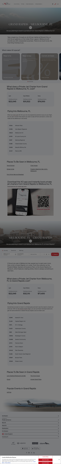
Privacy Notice (8, 462)
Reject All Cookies (45, 459)
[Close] (59, 459)
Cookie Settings (45, 456)
